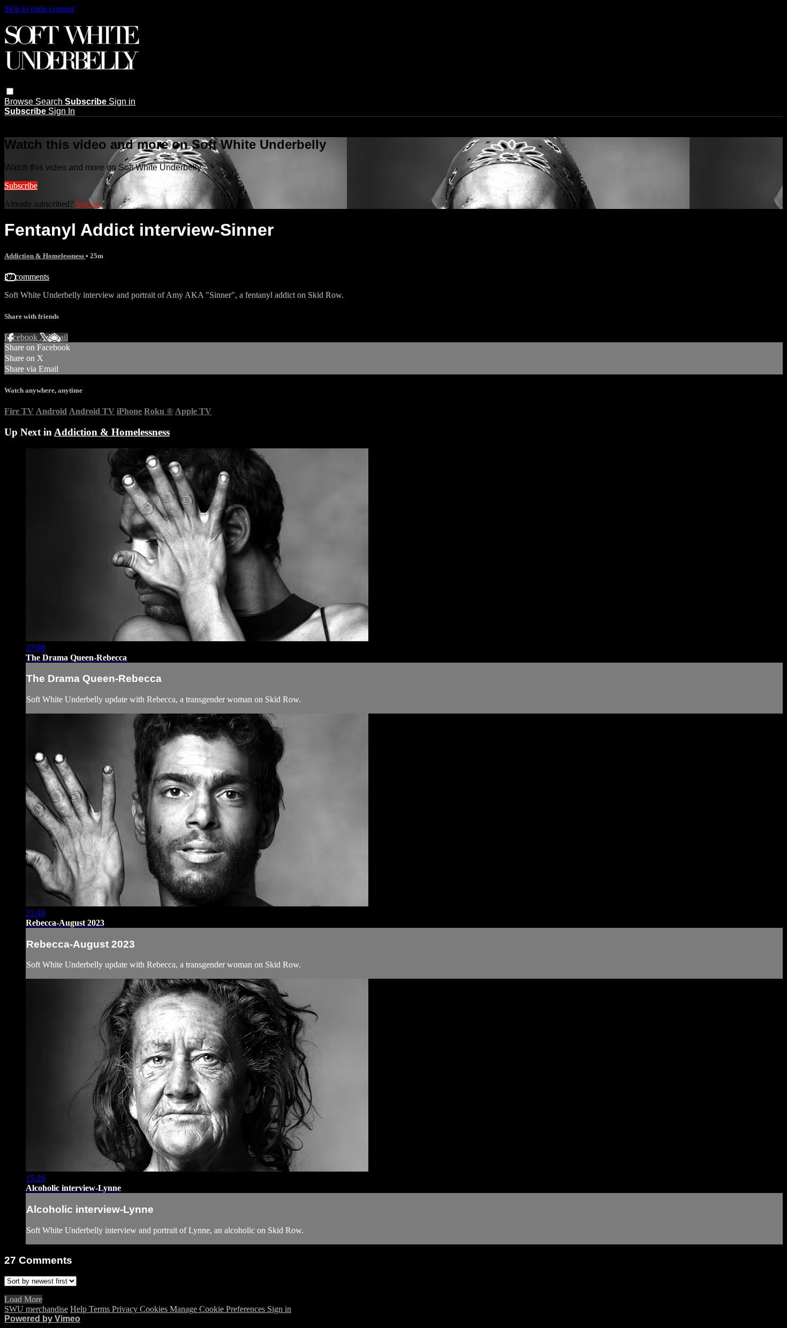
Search (50, 101)
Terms (100, 1309)
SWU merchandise (36, 1309)
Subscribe (20, 185)
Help (79, 1309)
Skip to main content (39, 8)
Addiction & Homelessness (45, 256)
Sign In (61, 111)
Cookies (155, 1309)
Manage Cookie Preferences (218, 1309)
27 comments (26, 276)
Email (58, 337)
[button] (9, 91)
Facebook (22, 337)
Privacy (126, 1309)
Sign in (122, 101)
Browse (19, 101)
